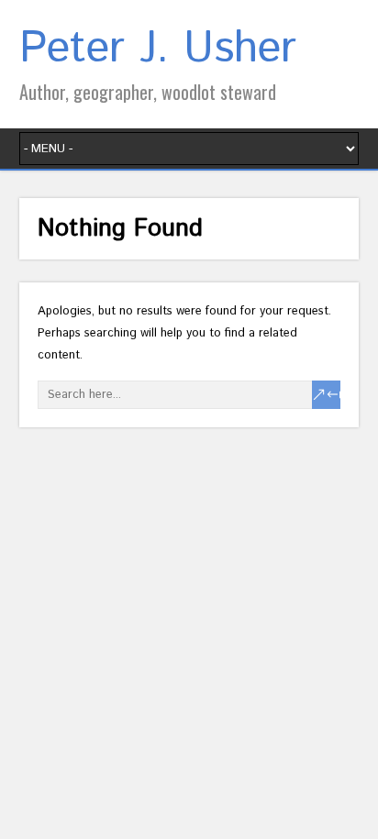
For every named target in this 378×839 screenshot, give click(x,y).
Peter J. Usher (157, 49)
